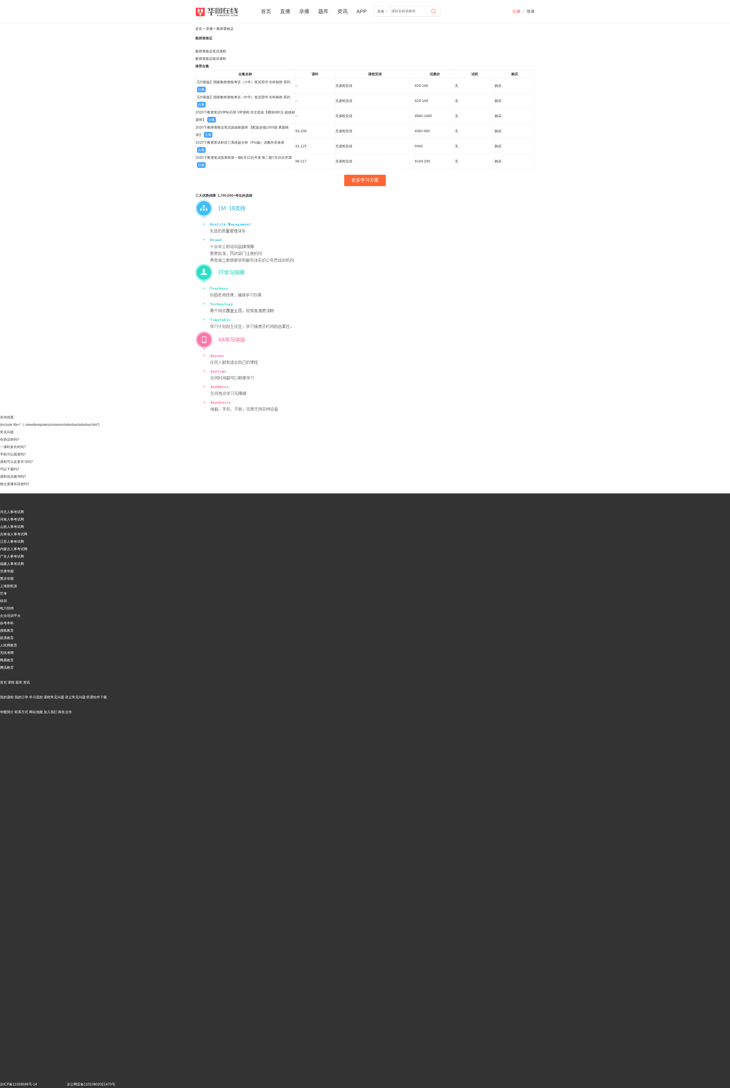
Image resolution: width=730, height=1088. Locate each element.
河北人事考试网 (12, 512)
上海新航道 (8, 586)
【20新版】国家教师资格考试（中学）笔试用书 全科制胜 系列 (243, 97)
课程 (11, 682)
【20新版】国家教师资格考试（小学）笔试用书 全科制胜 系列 (243, 82)
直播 (286, 11)
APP (361, 11)
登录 (531, 11)
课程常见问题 (54, 697)
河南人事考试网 (12, 519)
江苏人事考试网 (12, 542)
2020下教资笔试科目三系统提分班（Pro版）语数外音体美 (240, 143)
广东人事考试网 (12, 556)
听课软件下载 (96, 697)
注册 (516, 11)
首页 (267, 11)
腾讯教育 (7, 668)
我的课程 (7, 697)
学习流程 (36, 697)
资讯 (343, 11)
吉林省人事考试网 (13, 534)
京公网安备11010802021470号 (91, 1084)
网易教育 (7, 660)
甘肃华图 (7, 571)
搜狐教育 (7, 631)
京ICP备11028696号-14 (18, 1084)
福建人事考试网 (12, 564)
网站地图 (36, 712)
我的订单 (21, 697)
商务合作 (65, 712)
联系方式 (21, 712)
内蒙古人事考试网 (13, 549)
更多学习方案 (365, 180)
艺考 (3, 593)
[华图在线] (221, 12)
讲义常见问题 (75, 697)
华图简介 (7, 712)
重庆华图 (7, 579)
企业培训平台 (10, 616)
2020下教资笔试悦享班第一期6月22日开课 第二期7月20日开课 (244, 158)
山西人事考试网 (12, 527)
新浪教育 (7, 638)
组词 (3, 601)
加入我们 (50, 712)
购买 (498, 86)
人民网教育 (8, 645)
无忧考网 (7, 653)
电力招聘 (7, 608)
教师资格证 (203, 38)
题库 (324, 11)
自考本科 (7, 623)
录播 (305, 11)
